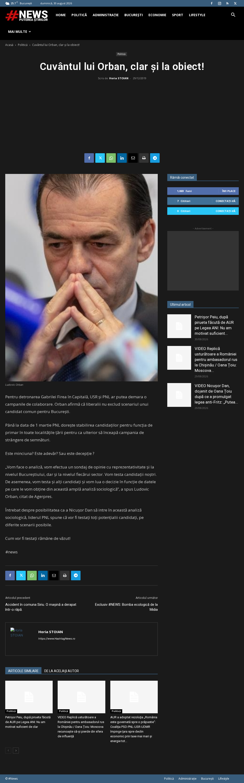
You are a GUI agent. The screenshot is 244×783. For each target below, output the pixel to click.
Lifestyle (197, 15)
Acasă (9, 45)
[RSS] (227, 3)
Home (61, 15)
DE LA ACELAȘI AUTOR (61, 671)
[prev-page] (8, 750)
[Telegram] (155, 158)
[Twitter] (235, 3)
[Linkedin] (122, 158)
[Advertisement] (122, 117)
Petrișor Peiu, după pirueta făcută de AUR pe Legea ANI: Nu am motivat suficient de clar (28, 722)
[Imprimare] (144, 158)
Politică (79, 15)
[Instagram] (219, 3)
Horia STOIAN (118, 78)
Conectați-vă (225, 201)
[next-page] (16, 750)
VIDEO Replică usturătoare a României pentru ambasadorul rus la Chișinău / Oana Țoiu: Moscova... (216, 359)
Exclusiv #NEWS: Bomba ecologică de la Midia (126, 607)
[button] (233, 15)
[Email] (133, 158)
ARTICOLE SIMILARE (23, 671)
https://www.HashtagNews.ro (56, 638)
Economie (157, 15)
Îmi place (228, 191)
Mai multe (17, 31)
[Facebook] (211, 3)
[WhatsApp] (111, 158)
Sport (177, 15)
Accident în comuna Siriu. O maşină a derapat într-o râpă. (40, 607)
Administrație (106, 15)
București (133, 15)
